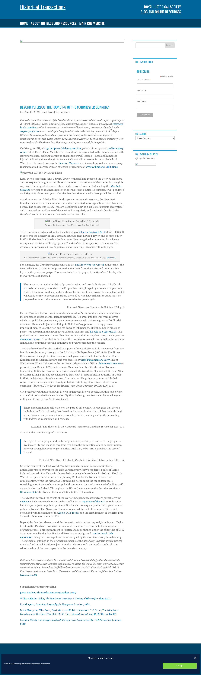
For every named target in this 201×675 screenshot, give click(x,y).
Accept (179, 665)
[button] (195, 658)
